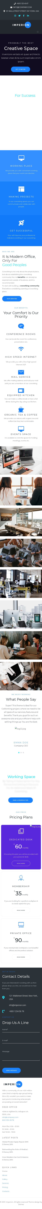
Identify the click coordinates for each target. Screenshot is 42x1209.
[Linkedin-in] (28, 16)
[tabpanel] (21, 725)
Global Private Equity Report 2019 (15, 1142)
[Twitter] (19, 16)
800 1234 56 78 (8, 1120)
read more (21, 910)
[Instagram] (15, 16)
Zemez (21, 1204)
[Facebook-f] (24, 16)
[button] (20, 69)
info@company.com (10, 1117)
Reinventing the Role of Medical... (15, 1149)
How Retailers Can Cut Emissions (15, 1157)
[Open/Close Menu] (38, 32)
